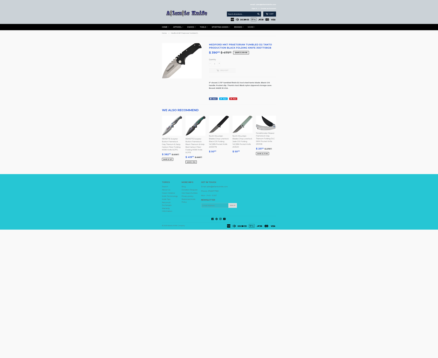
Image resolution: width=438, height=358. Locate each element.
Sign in (254, 8)
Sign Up (232, 205)
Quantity (212, 59)
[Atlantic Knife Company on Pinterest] (216, 219)
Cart (271, 14)
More (251, 27)
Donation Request (189, 190)
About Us (166, 190)
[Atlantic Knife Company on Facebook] (212, 219)
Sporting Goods (220, 27)
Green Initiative (168, 193)
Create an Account (268, 8)
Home (165, 27)
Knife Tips (166, 199)
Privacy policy (187, 196)
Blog (184, 186)
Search (165, 186)
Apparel (177, 27)
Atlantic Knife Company (176, 225)
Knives (191, 27)
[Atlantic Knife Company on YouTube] (224, 219)
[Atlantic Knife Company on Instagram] (220, 219)
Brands (238, 27)
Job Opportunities (189, 193)
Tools (203, 27)
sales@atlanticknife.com (217, 186)
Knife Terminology (170, 196)
